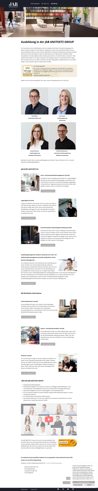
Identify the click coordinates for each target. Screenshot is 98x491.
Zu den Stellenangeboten (70, 482)
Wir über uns (45, 3)
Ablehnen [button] (89, 484)
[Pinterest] (68, 489)
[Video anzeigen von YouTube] (49, 419)
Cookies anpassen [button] (78, 484)
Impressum (34, 489)
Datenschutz (24, 489)
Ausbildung (54, 3)
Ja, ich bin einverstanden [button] (83, 482)
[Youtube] (73, 489)
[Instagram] (63, 489)
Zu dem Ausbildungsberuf (48, 191)
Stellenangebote (35, 3)
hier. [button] (93, 478)
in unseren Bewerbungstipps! (53, 463)
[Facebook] (58, 489)
